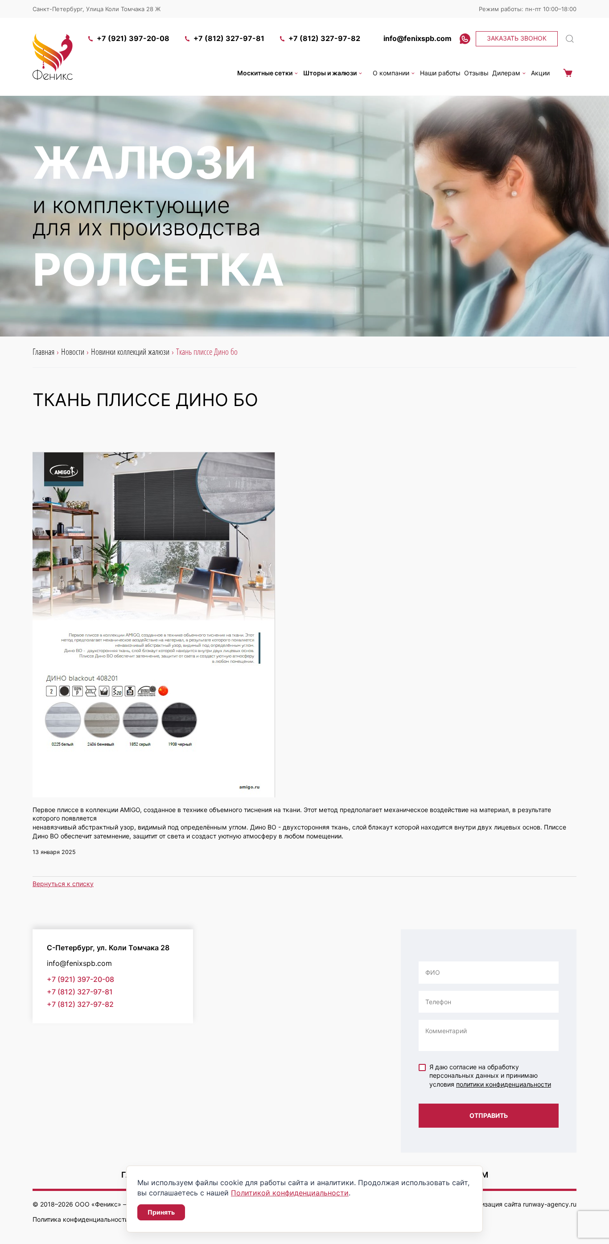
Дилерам (506, 73)
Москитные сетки (264, 73)
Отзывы (476, 73)
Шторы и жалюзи (330, 73)
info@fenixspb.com (417, 38)
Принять (161, 1212)
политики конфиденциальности (503, 1084)
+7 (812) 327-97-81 (228, 38)
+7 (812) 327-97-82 (324, 38)
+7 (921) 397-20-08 (133, 38)
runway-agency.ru (549, 1204)
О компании (391, 73)
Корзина (567, 73)
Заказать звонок (517, 38)
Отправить (488, 1115)
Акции (540, 73)
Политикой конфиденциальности (290, 1192)
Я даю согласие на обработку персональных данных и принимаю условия (490, 1075)
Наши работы (440, 73)
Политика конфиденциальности (80, 1219)
